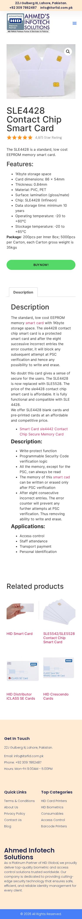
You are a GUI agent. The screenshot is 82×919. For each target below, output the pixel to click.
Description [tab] (23, 292)
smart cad (61, 477)
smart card (35, 323)
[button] (74, 23)
